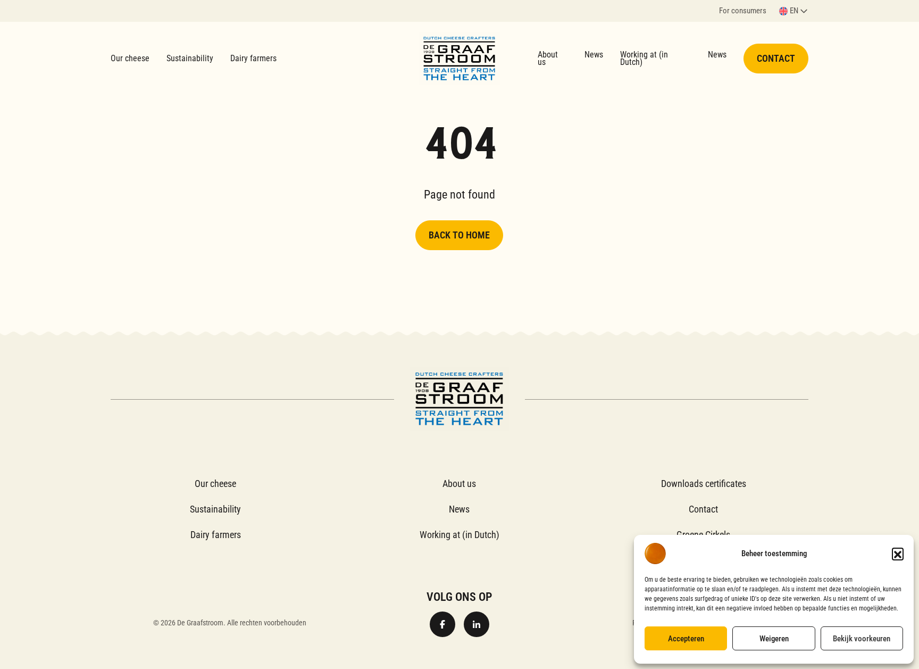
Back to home (459, 235)
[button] (897, 553)
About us (548, 58)
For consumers (742, 11)
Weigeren (774, 638)
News (593, 54)
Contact (776, 58)
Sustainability (189, 58)
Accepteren (686, 638)
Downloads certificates (703, 483)
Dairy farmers (253, 58)
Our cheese (130, 58)
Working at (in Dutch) (644, 58)
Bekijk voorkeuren (861, 638)
